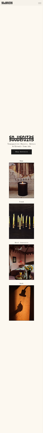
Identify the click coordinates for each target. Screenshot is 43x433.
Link (11, 161)
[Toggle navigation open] (40, 3)
